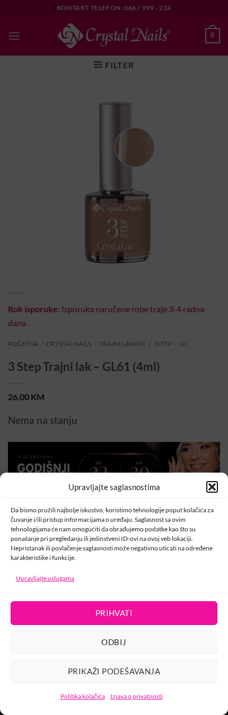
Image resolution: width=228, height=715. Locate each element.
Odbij (113, 642)
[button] (212, 487)
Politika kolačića (82, 696)
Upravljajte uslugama (45, 578)
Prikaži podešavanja (114, 671)
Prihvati (114, 613)
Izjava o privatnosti (136, 696)
